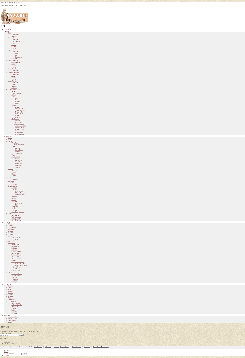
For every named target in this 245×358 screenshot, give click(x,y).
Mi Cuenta (7, 342)
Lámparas (11, 181)
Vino (9, 139)
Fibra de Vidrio (12, 320)
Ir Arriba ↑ (87, 347)
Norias (17, 100)
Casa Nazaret (8, 29)
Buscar (21, 335)
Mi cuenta (7, 350)
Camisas (10, 293)
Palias (13, 310)
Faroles (17, 117)
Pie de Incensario (16, 258)
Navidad (6, 31)
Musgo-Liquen (19, 127)
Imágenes (7, 315)
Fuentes (17, 101)
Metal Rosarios (19, 194)
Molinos (17, 120)
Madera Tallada (12, 318)
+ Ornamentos (12, 301)
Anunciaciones (15, 41)
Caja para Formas (16, 270)
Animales (14, 48)
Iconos (10, 213)
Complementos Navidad (15, 89)
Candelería (11, 241)
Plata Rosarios (19, 191)
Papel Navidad (19, 129)
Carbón (13, 172)
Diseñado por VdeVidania (101, 347)
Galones (10, 296)
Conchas (14, 277)
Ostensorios (15, 246)
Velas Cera (14, 143)
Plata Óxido (18, 203)
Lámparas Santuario (21, 265)
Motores (13, 105)
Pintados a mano (16, 220)
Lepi (16, 53)
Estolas (10, 291)
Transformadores (20, 110)
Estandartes (11, 300)
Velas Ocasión (15, 157)
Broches (13, 282)
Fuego (17, 115)
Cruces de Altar (16, 251)
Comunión (18, 160)
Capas (9, 287)
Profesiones (18, 122)
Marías (13, 208)
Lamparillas (18, 163)
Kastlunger (18, 57)
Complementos (12, 186)
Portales (13, 91)
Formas (10, 138)
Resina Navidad (12, 81)
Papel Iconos (15, 215)
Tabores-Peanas (16, 255)
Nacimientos (15, 34)
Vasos (13, 155)
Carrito (6, 355)
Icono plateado (15, 219)
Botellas (17, 148)
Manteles (14, 313)
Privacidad (48, 347)
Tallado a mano (16, 217)
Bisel (16, 205)
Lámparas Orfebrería (17, 262)
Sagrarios (10, 231)
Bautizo (17, 158)
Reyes (13, 43)
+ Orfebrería (11, 243)
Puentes (13, 95)
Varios (9, 272)
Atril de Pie (14, 239)
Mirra (13, 174)
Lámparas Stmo (20, 263)
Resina (10, 322)
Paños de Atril (15, 303)
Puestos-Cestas (19, 134)
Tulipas (17, 167)
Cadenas (14, 210)
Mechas (17, 151)
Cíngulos (14, 312)
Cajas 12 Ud (19, 150)
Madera (10, 50)
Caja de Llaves (15, 267)
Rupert (17, 55)
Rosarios (14, 189)
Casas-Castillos (16, 93)
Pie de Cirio (15, 256)
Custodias (11, 229)
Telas (9, 298)
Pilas (12, 182)
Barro (9, 33)
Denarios (14, 196)
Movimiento (19, 108)
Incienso (10, 169)
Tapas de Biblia (16, 253)
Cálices (10, 224)
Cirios (9, 177)
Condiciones (38, 347)
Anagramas (14, 179)
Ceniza (13, 176)
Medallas (14, 201)
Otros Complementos (17, 124)
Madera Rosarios (20, 193)
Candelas (18, 162)
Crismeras (14, 281)
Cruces (13, 200)
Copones (10, 225)
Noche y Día (19, 112)
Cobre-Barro (19, 131)
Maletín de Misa (16, 275)
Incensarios (11, 234)
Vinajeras (10, 232)
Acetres (13, 260)
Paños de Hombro (16, 305)
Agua (13, 96)
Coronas (14, 250)
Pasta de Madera (13, 60)
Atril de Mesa (15, 238)
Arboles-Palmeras (20, 126)
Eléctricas (14, 184)
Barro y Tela (11, 38)
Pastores (13, 36)
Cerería (10, 141)
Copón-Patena (12, 227)
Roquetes (10, 294)
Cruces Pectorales (16, 274)
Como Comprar (76, 347)
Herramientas (19, 132)
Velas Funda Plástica (17, 145)
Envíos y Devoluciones (61, 347)
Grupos (13, 46)
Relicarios (14, 248)
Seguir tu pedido (9, 343)
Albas (9, 289)
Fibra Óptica (19, 114)
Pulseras (13, 198)
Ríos (16, 98)
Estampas (14, 188)
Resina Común (12, 69)
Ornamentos (7, 284)
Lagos (17, 103)
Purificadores (15, 306)
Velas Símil (18, 153)
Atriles (10, 236)
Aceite (13, 146)
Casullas (10, 286)
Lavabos (14, 269)
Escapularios (15, 207)
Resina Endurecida (13, 72)
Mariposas (18, 165)
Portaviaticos (15, 244)
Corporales (14, 308)
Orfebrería (7, 222)
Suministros (7, 136)
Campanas (14, 279)
